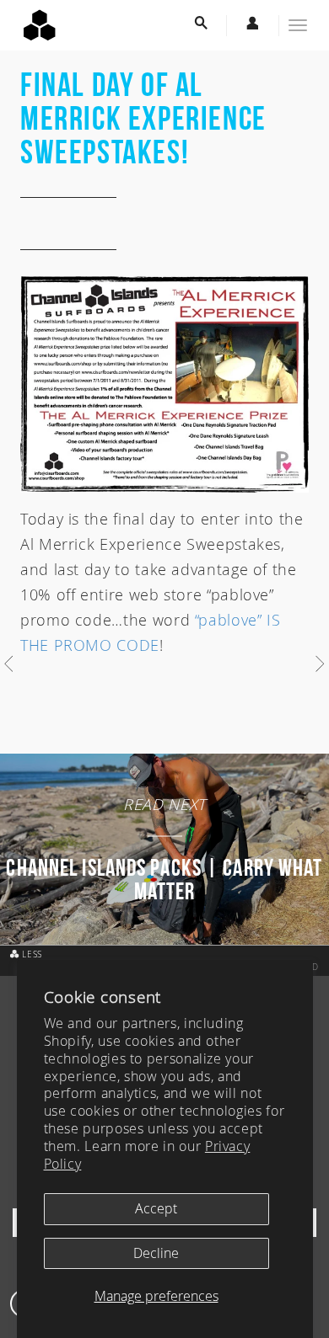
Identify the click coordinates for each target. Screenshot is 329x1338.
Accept (156, 1208)
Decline (156, 1253)
